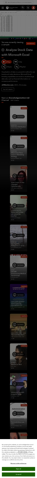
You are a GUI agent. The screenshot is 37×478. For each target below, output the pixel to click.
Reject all (18, 469)
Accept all (18, 474)
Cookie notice (22, 452)
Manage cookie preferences (18, 463)
